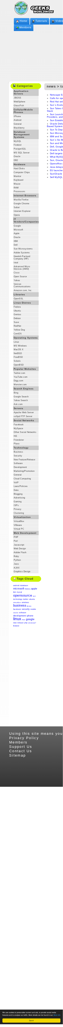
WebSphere (19, 101)
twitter (25, 599)
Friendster (19, 440)
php (25, 623)
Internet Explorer (22, 211)
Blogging (18, 494)
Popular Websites (25, 369)
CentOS (18, 333)
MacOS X (18, 349)
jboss (29, 606)
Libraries (19, 294)
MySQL (17, 141)
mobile (33, 609)
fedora (27, 589)
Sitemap (17, 755)
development (19, 615)
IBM (16, 241)
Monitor (17, 176)
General (17, 124)
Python (17, 560)
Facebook (19, 424)
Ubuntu (17, 311)
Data (16, 490)
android (16, 585)
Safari (17, 207)
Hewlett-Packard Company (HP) (22, 257)
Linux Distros (22, 302)
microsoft (18, 588)
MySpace (18, 428)
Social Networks (24, 420)
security (26, 609)
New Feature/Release (24, 459)
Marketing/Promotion (24, 471)
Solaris (17, 361)
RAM (16, 187)
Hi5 (15, 436)
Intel (16, 262)
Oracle (17, 156)
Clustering (19, 513)
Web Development (25, 533)
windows (25, 602)
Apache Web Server (24, 412)
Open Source (20, 276)
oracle (15, 613)
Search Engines (24, 388)
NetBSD (18, 353)
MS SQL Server (21, 152)
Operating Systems (26, 337)
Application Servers (21, 92)
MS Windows (20, 346)
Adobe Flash (20, 552)
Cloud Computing (22, 478)
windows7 (32, 623)
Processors (19, 191)
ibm (14, 592)
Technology (21, 447)
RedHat (17, 326)
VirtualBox (19, 521)
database (24, 585)
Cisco (16, 272)
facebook (17, 609)
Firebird (17, 145)
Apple (16, 233)
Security (18, 455)
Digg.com (18, 380)
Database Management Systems (22, 134)
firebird (16, 626)
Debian (17, 318)
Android (17, 120)
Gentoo (17, 314)
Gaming (17, 501)
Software (18, 463)
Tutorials (41, 21)
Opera (17, 215)
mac (23, 619)
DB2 (16, 160)
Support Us (20, 747)
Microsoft (18, 229)
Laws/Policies (21, 486)
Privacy (17, 509)
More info (56, 1015)
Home (23, 21)
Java (16, 564)
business (19, 605)
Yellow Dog (19, 330)
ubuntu (32, 599)
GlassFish (19, 105)
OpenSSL (18, 298)
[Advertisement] (25, 678)
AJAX (16, 568)
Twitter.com (19, 373)
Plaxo (16, 443)
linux (17, 619)
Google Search (21, 396)
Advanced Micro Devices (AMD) (22, 267)
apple (34, 588)
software (22, 613)
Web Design (20, 548)
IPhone (17, 116)
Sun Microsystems (23, 249)
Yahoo (17, 280)
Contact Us (20, 751)
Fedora (17, 307)
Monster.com (20, 384)
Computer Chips (22, 172)
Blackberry (19, 128)
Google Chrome (21, 203)
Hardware (19, 164)
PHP (16, 537)
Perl (16, 541)
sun (34, 596)
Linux (16, 342)
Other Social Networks (25, 432)
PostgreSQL (20, 149)
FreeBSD (18, 357)
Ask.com (18, 404)
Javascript (19, 545)
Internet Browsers (25, 195)
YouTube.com (20, 377)
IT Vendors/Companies (26, 220)
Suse (16, 322)
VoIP (16, 482)
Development (20, 467)
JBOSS (17, 98)
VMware (18, 525)
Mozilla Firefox (21, 199)
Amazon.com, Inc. (23, 290)
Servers (18, 408)
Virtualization (22, 517)
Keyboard (18, 180)
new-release (18, 623)
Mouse (17, 184)
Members (25, 27)
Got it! (31, 1020)
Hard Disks (19, 168)
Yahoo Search (21, 400)
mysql (19, 592)
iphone (30, 615)
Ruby (16, 556)
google (30, 619)
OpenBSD (19, 365)
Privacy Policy (24, 738)
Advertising (19, 497)
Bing (16, 393)
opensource (22, 595)
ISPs (16, 505)
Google (17, 226)
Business (18, 452)
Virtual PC (19, 529)
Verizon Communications (22, 285)
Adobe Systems (22, 252)
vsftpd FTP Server (23, 416)
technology (18, 599)
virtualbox (17, 602)
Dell (16, 245)
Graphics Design (22, 571)
